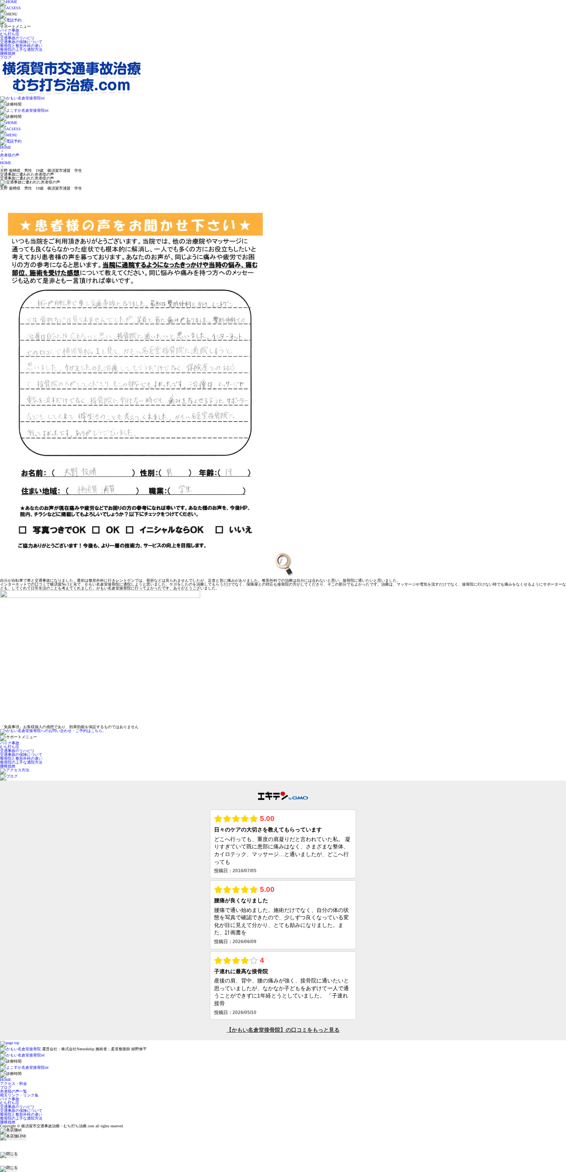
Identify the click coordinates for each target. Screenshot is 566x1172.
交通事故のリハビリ (17, 38)
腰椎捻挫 (7, 53)
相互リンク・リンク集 (19, 1095)
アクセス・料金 (13, 1083)
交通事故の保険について (21, 42)
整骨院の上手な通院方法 (21, 49)
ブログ (6, 57)
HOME (5, 147)
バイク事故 (9, 30)
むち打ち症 (9, 34)
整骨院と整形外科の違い (21, 46)
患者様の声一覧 (13, 1091)
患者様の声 (9, 155)
